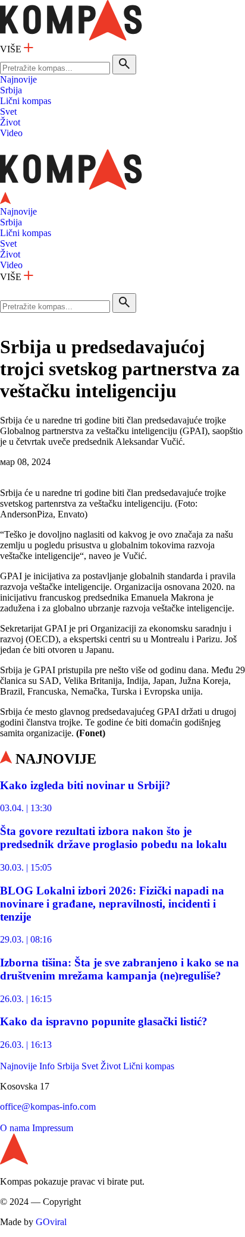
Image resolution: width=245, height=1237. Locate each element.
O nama (15, 1128)
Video (11, 133)
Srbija (11, 90)
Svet (8, 111)
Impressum (52, 1128)
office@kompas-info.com (48, 1106)
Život (10, 122)
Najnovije (18, 79)
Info (47, 1066)
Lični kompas (25, 101)
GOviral (51, 1222)
